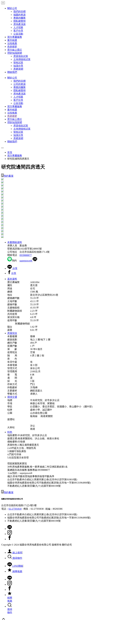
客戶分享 (18, 30)
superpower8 (26, 260)
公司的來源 (19, 84)
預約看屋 (8, 176)
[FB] (9, 539)
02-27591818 (15, 509)
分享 (14, 268)
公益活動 (18, 34)
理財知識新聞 (14, 53)
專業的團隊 (19, 18)
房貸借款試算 (20, 56)
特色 (9, 432)
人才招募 (18, 27)
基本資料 (12, 279)
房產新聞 (18, 69)
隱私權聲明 (19, 21)
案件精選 (12, 40)
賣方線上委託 (14, 49)
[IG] (9, 534)
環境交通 (12, 397)
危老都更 (12, 46)
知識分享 (18, 65)
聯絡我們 (12, 72)
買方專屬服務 (14, 37)
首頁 (9, 152)
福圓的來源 (19, 14)
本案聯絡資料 (14, 242)
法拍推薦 (12, 43)
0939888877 (26, 255)
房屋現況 (12, 333)
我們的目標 (19, 11)
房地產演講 (19, 24)
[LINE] (9, 528)
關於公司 (12, 8)
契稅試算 (18, 62)
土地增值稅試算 (21, 59)
